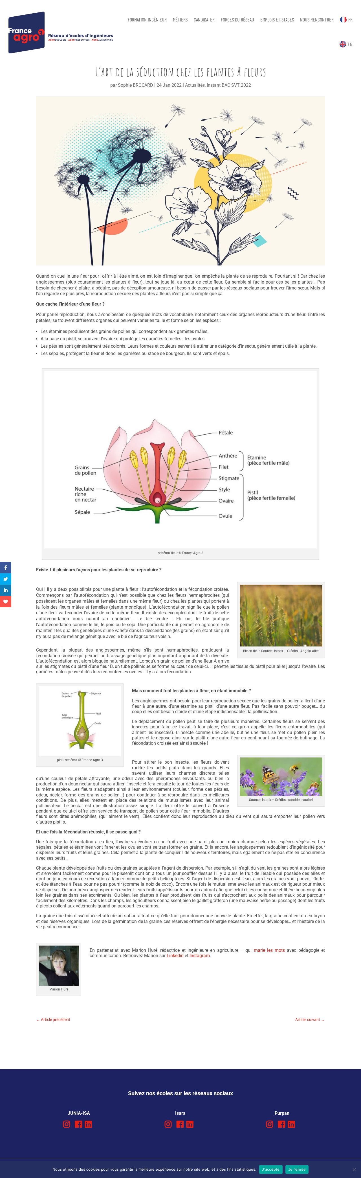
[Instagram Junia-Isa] (66, 1124)
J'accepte (270, 1169)
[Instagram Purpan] (269, 1124)
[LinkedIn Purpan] (291, 1124)
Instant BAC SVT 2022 (229, 85)
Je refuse (297, 1169)
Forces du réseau (237, 19)
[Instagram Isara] (168, 1124)
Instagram (200, 955)
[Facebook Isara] (180, 1124)
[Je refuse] (354, 1169)
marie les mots (269, 950)
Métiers (180, 19)
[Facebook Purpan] (281, 1124)
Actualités (195, 85)
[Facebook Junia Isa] (78, 1124)
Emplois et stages (277, 19)
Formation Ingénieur (147, 19)
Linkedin (175, 955)
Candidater (204, 19)
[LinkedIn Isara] (189, 1124)
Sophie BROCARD (135, 85)
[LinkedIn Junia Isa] (88, 1124)
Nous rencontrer (317, 19)
